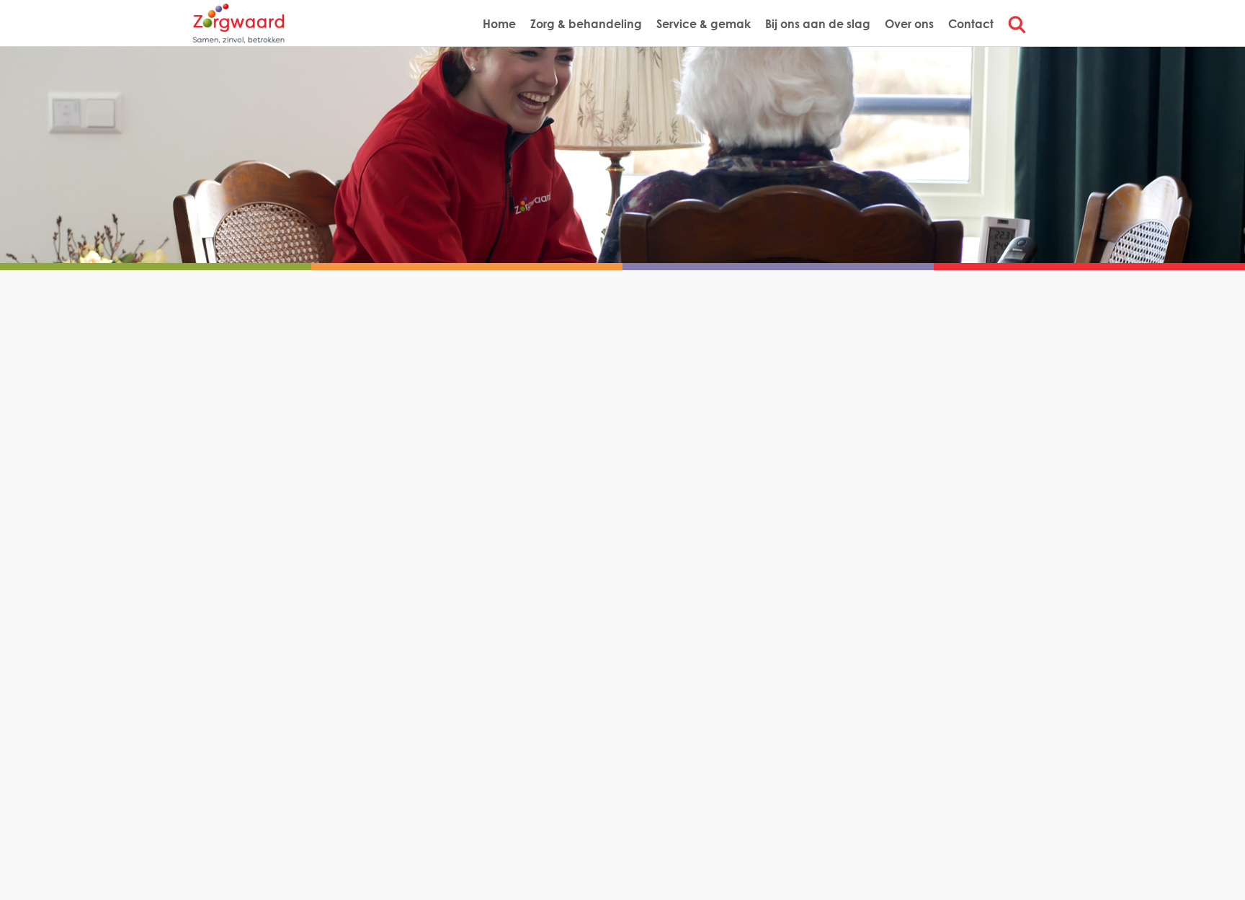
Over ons (909, 23)
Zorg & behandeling (586, 23)
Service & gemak (703, 23)
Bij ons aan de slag (817, 23)
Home (499, 23)
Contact (971, 23)
